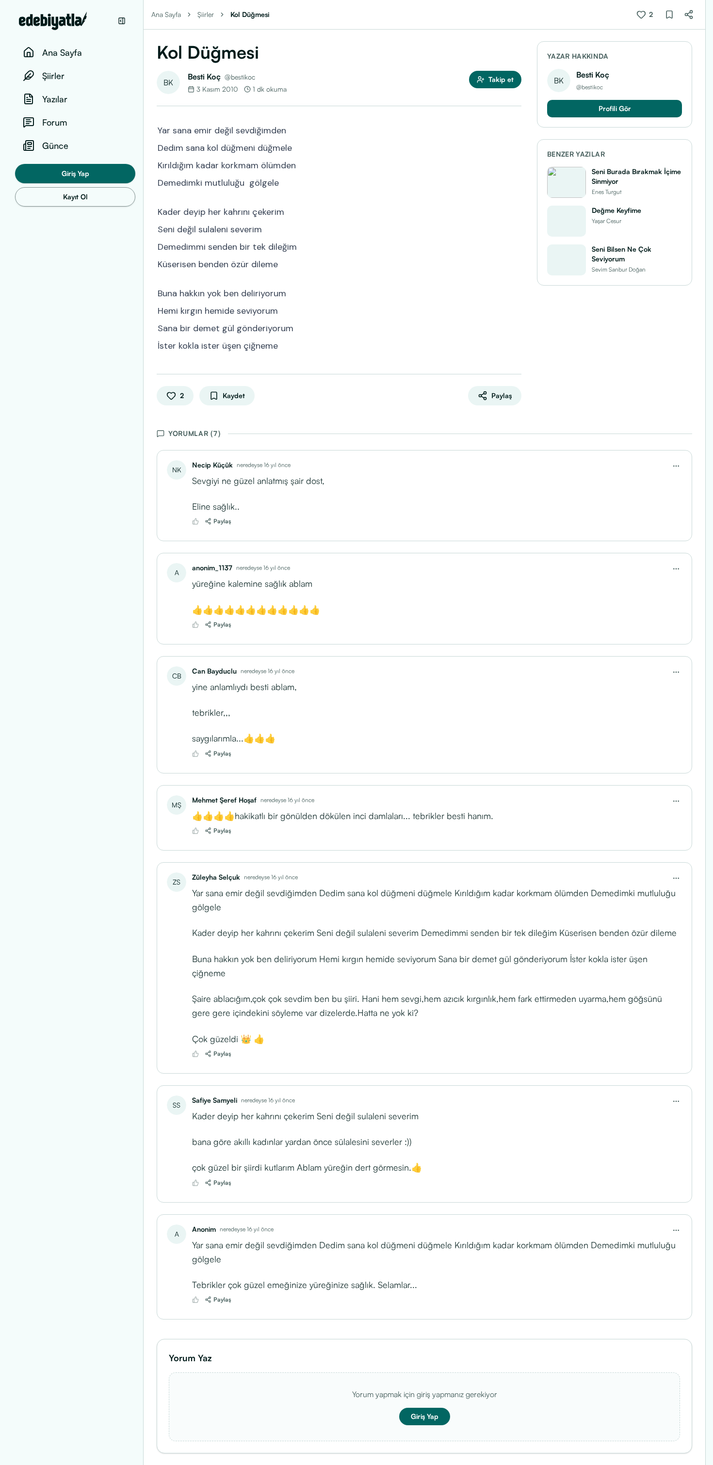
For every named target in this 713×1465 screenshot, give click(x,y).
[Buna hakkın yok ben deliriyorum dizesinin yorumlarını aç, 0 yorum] (514, 292)
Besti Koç (204, 76)
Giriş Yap (75, 173)
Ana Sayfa (166, 14)
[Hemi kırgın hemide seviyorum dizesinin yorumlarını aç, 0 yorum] (514, 310)
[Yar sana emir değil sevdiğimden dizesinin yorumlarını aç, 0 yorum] (514, 129)
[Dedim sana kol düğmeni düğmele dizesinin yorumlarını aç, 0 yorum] (514, 147)
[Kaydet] (669, 14)
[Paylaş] (688, 14)
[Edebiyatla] (65, 21)
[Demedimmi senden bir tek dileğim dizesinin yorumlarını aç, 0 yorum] (514, 246)
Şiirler (205, 14)
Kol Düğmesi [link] (249, 14)
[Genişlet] (143, 732)
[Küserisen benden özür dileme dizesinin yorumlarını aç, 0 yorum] (514, 263)
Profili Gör (615, 108)
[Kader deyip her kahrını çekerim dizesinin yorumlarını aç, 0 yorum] (514, 211)
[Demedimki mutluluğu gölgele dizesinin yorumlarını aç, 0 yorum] (514, 182)
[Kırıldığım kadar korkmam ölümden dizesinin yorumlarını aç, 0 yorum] (514, 164)
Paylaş (222, 521)
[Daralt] (121, 21)
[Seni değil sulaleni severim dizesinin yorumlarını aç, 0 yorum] (514, 228)
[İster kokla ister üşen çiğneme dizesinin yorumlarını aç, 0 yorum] (514, 345)
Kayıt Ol (75, 197)
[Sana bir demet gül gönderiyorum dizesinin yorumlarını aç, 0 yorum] (514, 327)
